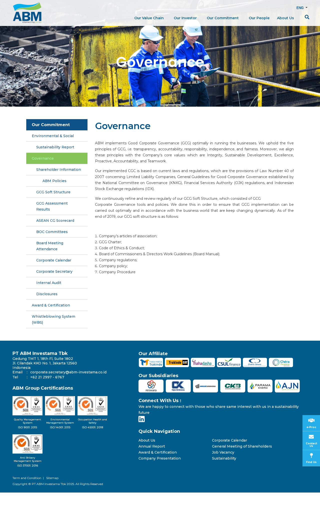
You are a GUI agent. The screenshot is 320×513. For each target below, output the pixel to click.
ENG (300, 8)
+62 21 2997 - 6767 (47, 377)
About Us (146, 440)
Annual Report (151, 446)
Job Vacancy (223, 452)
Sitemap (52, 478)
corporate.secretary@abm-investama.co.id (68, 372)
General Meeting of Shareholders (242, 446)
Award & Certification (157, 452)
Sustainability (224, 458)
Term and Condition (26, 478)
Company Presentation (159, 458)
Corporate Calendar (229, 440)
